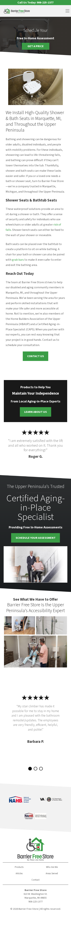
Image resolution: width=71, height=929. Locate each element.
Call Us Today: (35, 3)
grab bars (18, 260)
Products (19, 867)
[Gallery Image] (19, 625)
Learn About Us (35, 412)
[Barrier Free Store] (17, 11)
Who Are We (52, 867)
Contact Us (35, 356)
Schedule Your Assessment (36, 538)
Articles (19, 873)
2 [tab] (35, 768)
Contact (35, 879)
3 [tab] (41, 768)
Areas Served (52, 873)
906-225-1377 (35, 902)
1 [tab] (30, 768)
